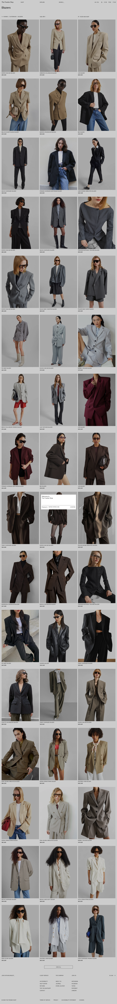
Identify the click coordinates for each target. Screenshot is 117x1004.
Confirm (72, 507)
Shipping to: (45, 507)
